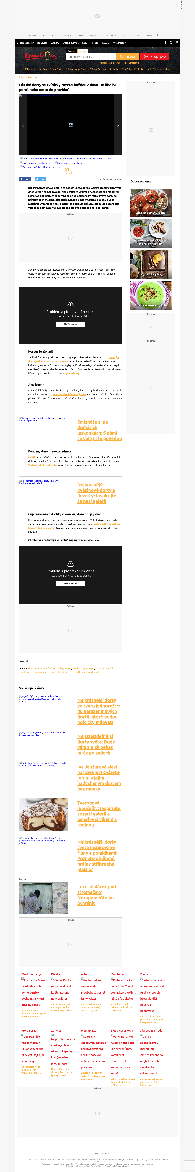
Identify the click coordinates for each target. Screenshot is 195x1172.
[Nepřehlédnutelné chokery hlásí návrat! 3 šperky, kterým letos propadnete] (63, 1049)
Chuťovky (57, 69)
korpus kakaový (71, 373)
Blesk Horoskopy (122, 1030)
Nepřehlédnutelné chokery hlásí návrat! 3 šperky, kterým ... (63, 1072)
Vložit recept (158, 56)
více (162, 35)
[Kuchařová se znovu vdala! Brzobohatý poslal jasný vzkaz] (93, 989)
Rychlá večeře (45, 69)
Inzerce (89, 1153)
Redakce (99, 1153)
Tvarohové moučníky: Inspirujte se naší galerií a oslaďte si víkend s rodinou (99, 813)
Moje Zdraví (29, 1030)
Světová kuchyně (71, 43)
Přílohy (93, 69)
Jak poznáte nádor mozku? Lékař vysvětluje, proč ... (31, 1069)
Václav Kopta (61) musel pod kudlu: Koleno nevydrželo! (61, 1007)
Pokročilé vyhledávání (110, 63)
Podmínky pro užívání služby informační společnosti (95, 1164)
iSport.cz (67, 35)
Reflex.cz (137, 35)
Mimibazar (117, 974)
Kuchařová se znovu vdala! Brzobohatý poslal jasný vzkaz (91, 1007)
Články (82, 51)
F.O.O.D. (106, 43)
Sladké (140, 69)
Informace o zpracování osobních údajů (130, 1164)
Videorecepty (119, 43)
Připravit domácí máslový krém (69, 394)
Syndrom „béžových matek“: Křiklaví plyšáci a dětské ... (93, 1076)
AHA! (44, 35)
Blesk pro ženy (110, 35)
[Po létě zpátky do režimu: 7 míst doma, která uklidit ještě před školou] (123, 989)
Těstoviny (103, 69)
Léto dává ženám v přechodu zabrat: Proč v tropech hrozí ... (152, 1019)
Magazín (94, 43)
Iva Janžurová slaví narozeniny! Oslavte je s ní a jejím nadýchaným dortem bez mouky (99, 777)
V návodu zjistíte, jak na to (42, 465)
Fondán (32, 457)
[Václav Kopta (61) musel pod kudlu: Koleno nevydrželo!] (63, 989)
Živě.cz (125, 35)
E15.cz (55, 35)
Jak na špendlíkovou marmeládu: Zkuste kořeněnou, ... (151, 1082)
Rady (84, 43)
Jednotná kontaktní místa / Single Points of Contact (84, 1166)
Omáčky (85, 69)
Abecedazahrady (151, 1030)
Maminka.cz (88, 1030)
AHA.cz (85, 974)
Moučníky (113, 69)
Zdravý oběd (31, 69)
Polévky (69, 69)
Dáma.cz (151, 35)
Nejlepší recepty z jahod (158, 69)
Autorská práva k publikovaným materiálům (58, 1164)
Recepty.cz (93, 35)
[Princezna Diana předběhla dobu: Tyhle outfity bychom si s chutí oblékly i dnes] (34, 992)
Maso (77, 69)
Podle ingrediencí (130, 63)
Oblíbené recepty (25, 43)
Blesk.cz (32, 35)
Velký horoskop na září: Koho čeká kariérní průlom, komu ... (123, 1082)
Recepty (71, 51)
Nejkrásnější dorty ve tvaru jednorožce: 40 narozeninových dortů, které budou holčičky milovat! (98, 711)
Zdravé (124, 69)
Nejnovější (42, 43)
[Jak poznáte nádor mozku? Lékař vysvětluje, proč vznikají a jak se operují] (34, 1048)
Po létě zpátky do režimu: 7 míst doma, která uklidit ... (122, 1007)
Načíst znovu (70, 324)
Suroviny (55, 43)
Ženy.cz (56, 1030)
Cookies (150, 1164)
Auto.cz (80, 35)
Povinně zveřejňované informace (117, 1166)
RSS (107, 1153)
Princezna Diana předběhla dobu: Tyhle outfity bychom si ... (33, 1013)
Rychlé (132, 69)
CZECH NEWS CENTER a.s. (56, 1160)
